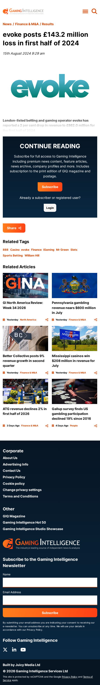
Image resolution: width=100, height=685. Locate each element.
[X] (5, 649)
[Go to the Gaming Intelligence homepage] (23, 11)
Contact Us (11, 470)
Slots (73, 249)
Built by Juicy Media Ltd (21, 665)
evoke (25, 249)
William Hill (32, 255)
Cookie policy (14, 483)
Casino (15, 249)
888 (5, 249)
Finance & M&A (27, 24)
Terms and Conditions (20, 496)
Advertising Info (15, 464)
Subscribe (50, 187)
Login (50, 208)
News (7, 24)
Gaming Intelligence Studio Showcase (33, 529)
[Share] (46, 319)
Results (48, 24)
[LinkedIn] (14, 649)
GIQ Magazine (14, 516)
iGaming (48, 249)
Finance (36, 249)
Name (6, 574)
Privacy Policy (14, 477)
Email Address (12, 592)
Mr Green (62, 249)
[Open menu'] (85, 11)
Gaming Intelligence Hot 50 (24, 522)
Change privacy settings (22, 490)
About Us (10, 458)
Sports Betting (13, 255)
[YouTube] (23, 649)
